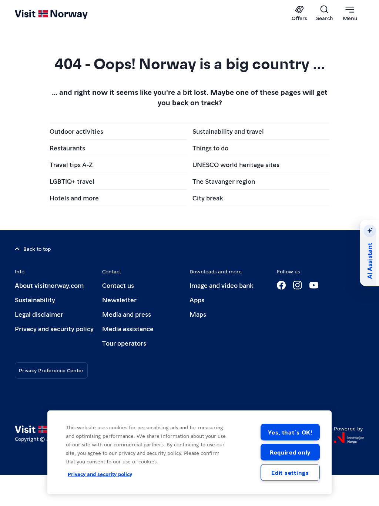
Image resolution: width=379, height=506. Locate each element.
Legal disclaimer (39, 314)
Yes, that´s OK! (290, 432)
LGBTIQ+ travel (72, 181)
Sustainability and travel (228, 131)
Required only (290, 452)
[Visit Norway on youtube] (313, 285)
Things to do (210, 147)
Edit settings (290, 472)
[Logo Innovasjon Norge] (349, 437)
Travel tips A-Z (71, 164)
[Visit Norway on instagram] (297, 285)
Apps (197, 299)
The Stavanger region (223, 181)
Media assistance (128, 328)
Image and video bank (221, 285)
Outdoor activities (76, 131)
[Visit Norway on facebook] (281, 285)
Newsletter (119, 299)
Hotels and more (74, 197)
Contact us (118, 285)
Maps (198, 314)
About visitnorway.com (49, 285)
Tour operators (124, 343)
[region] (189, 452)
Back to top (37, 248)
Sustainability (35, 299)
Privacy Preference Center (51, 370)
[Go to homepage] (62, 14)
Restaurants (67, 147)
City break (207, 197)
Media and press (126, 314)
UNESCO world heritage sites (235, 164)
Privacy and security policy (54, 328)
